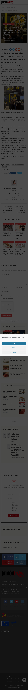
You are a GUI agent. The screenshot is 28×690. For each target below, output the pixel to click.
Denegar (14, 348)
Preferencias (14, 352)
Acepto (14, 343)
